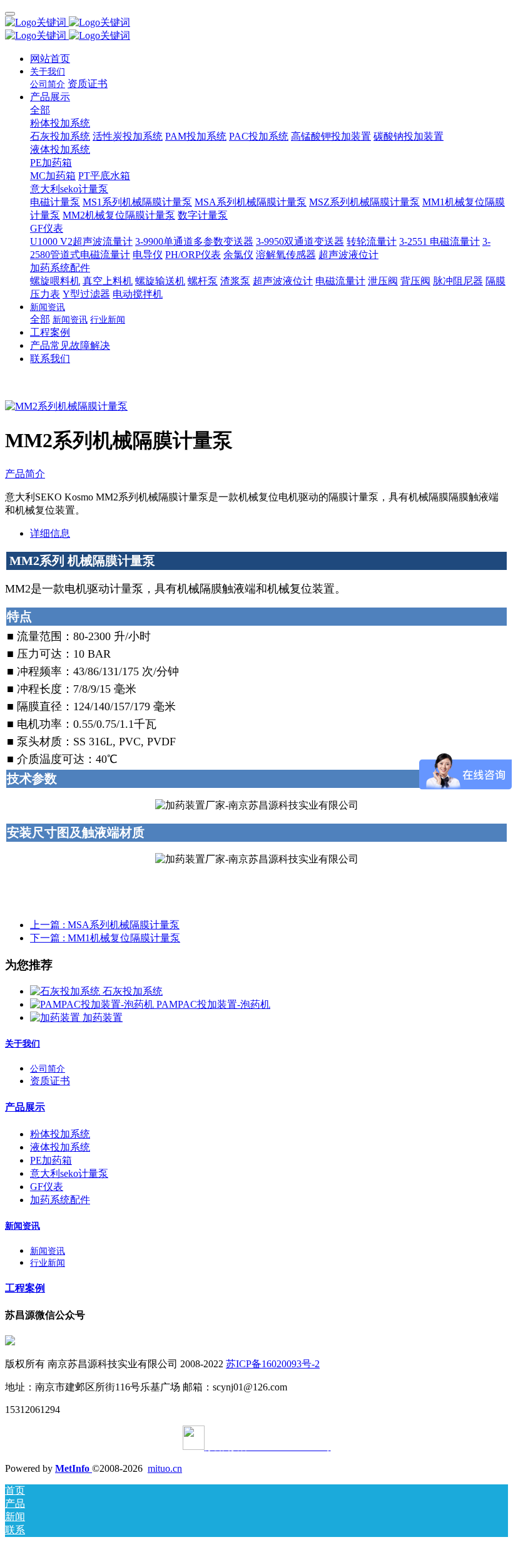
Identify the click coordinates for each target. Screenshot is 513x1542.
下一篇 (105, 938)
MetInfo (73, 1468)
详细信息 (50, 533)
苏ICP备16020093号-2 (273, 1363)
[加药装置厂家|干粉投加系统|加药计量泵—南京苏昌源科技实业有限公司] (256, 22)
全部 (40, 110)
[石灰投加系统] (66, 991)
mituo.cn (165, 1468)
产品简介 (25, 473)
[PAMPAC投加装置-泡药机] (93, 1004)
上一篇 (105, 924)
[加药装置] (56, 1017)
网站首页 (50, 58)
